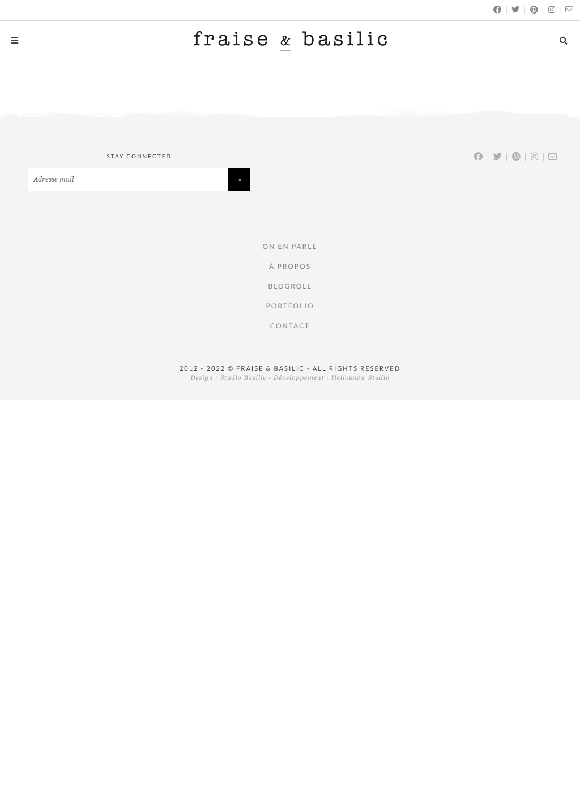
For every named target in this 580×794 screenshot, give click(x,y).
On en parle (290, 246)
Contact (290, 325)
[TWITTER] (516, 9)
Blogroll (290, 286)
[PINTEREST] (534, 9)
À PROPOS (290, 266)
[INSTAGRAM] (552, 9)
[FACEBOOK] (497, 9)
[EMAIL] (569, 9)
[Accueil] (290, 41)
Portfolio (290, 306)
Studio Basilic (243, 378)
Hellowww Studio (360, 378)
